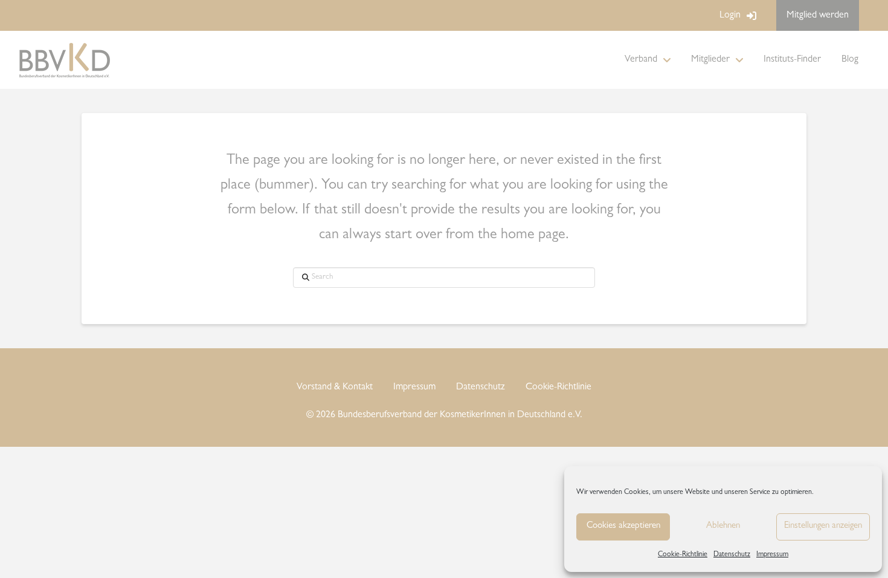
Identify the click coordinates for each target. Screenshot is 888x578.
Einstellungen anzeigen (823, 526)
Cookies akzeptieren (623, 526)
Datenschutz (731, 555)
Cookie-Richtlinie (682, 555)
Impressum (772, 555)
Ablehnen (723, 526)
